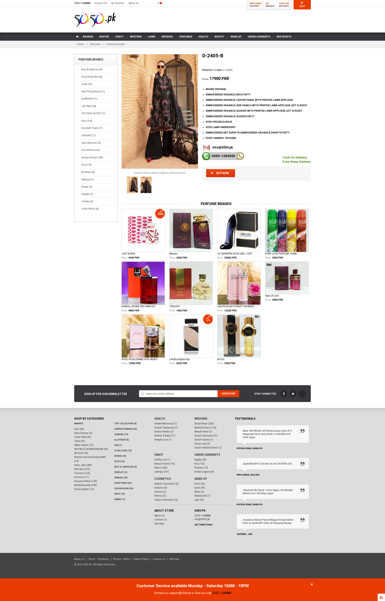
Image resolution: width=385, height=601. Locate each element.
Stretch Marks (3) (163, 431)
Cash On (284, 3)
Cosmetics (162, 478)
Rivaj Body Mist (91, 76)
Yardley (87, 201)
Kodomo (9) (160, 487)
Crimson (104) (82, 473)
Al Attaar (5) (121, 439)
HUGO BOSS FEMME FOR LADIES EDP (141, 359)
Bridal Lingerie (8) (204, 471)
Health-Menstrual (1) (165, 423)
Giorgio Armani (92, 157)
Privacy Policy (121, 559)
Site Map (159, 523)
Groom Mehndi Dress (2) (208, 447)
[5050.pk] (95, 19)
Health (159, 418)
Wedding (201, 418)
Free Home (255, 3)
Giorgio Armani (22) (125, 429)
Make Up (201, 478)
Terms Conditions (98, 559)
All (268, 3)
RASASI (87, 194)
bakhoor (87, 179)
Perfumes (95, 44)
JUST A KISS (128, 253)
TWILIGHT (174, 306)
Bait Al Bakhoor (91, 69)
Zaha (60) (79, 441)
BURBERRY (89, 98)
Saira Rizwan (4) (83, 433)
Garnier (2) (160, 491)
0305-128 (82, 3)
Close (312, 584)
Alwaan (173, 253)
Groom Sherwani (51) (206, 435)
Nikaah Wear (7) (203, 431)
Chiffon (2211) (162, 459)
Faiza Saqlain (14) (84, 489)
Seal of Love (272, 295)
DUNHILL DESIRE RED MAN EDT (139, 306)
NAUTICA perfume (93, 91)
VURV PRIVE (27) (123, 483)
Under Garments (207, 454)
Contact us (159, 559)
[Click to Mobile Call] (206, 156)
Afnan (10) (120, 456)
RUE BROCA (90, 150)
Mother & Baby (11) (164, 435)
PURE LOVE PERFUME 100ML (281, 253)
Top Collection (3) (125, 423)
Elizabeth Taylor (91, 128)
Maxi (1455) (160, 467)
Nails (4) (199, 491)
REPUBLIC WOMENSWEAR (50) (91, 449)
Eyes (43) (200, 487)
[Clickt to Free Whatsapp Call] (240, 156)
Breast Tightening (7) (166, 427)
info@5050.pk (222, 147)
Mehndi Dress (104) (205, 427)
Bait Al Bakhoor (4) (125, 467)
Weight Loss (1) (163, 439)
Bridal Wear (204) (204, 423)
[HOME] (77, 37)
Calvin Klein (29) (123, 488)
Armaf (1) (119, 499)
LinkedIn (302, 393)
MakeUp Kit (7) (202, 495)
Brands (78, 423)
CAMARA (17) (121, 434)
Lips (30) (199, 499)
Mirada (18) (120, 477)
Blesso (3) (160, 495)
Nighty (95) (201, 459)
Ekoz (86, 120)
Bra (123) (200, 463)
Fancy (158, 454)
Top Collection (91, 142)
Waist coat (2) (202, 443)
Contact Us (100, 3)
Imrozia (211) (81, 477)
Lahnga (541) (161, 471)
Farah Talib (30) (82, 437)
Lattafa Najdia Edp (179, 359)
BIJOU (220, 359)
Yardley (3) (120, 472)
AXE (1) (118, 445)
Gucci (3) (119, 461)
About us (79, 559)
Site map (174, 559)
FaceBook (283, 393)
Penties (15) (201, 467)
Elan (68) (79, 429)
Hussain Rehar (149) (85, 481)
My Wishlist (117, 3)
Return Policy (141, 559)
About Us (134, 3)
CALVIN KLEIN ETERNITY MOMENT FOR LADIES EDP (236, 306)
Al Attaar (88, 172)
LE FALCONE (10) (123, 450)
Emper (86, 186)
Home (80, 44)
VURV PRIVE (90, 208)
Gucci (86, 164)
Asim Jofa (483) (83, 465)
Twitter (293, 393)
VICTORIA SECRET (93, 113)
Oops (86, 84)
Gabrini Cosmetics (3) (166, 483)
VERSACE (88, 135)
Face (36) (200, 483)
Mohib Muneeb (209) (85, 485)
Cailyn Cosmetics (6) (166, 499)
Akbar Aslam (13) (83, 445)
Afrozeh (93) (81, 453)
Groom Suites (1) (204, 439)
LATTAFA (88, 106)
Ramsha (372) (82, 469)
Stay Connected (265, 393)
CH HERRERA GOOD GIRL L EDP (234, 253)
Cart (302, 6)
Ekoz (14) (119, 494)
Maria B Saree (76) (164, 463)
